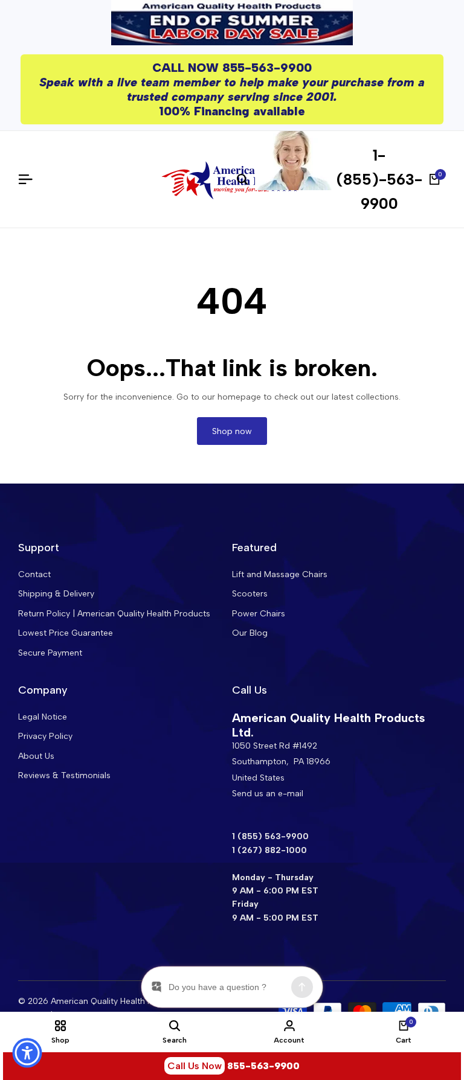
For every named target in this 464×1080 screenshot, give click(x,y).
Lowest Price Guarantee (65, 633)
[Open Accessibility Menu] (27, 1053)
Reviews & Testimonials (64, 775)
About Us (36, 756)
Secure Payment (50, 653)
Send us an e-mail (267, 793)
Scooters (250, 594)
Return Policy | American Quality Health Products (114, 614)
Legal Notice (42, 717)
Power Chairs (258, 614)
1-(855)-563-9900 (379, 179)
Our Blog (250, 633)
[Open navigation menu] (30, 179)
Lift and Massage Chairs (279, 574)
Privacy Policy (45, 736)
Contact (34, 574)
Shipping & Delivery (56, 594)
